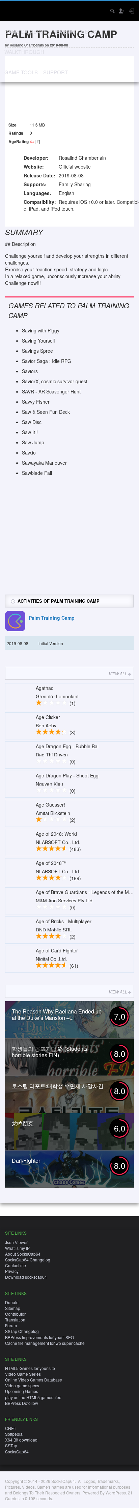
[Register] (121, 11)
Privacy (12, 1271)
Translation (15, 1319)
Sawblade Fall (37, 472)
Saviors (30, 371)
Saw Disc (31, 422)
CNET (10, 1428)
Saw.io (29, 452)
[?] (37, 141)
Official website (75, 166)
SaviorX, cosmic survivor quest (54, 381)
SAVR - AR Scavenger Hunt (51, 391)
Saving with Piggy (40, 330)
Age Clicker (48, 717)
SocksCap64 (17, 1451)
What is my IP (17, 1248)
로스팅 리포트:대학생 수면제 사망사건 (58, 1086)
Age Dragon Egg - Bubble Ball (68, 746)
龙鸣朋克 (22, 1123)
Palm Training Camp (52, 618)
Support (55, 72)
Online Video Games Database (33, 1380)
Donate (12, 1302)
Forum (11, 1325)
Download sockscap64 (26, 1277)
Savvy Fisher (36, 401)
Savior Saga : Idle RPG (46, 360)
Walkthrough (24, 51)
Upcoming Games (21, 1391)
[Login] (131, 11)
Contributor (15, 1314)
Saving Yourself (38, 340)
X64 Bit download (21, 1440)
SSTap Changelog (22, 1331)
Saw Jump (33, 442)
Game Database (25, 31)
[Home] (11, 10)
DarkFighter (26, 1160)
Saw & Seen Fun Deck (46, 411)
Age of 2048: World (56, 833)
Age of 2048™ (51, 862)
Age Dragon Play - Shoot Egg (67, 775)
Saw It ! (30, 432)
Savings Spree (37, 350)
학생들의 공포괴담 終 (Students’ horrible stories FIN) (50, 1052)
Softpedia (14, 1434)
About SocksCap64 (22, 1254)
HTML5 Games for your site (30, 1368)
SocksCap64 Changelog (27, 1259)
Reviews (64, 31)
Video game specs (22, 1385)
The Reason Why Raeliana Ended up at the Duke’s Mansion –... (57, 1014)
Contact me (15, 1265)
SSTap (11, 1445)
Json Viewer (16, 1242)
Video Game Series (23, 1374)
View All (118, 673)
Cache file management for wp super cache (45, 1343)
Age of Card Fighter (57, 950)
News (88, 31)
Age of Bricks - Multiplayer (63, 921)
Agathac (44, 687)
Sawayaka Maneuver (44, 462)
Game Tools (21, 72)
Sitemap (12, 1308)
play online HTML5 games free (33, 1397)
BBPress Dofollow (21, 1403)
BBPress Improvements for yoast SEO (39, 1337)
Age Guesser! (50, 804)
